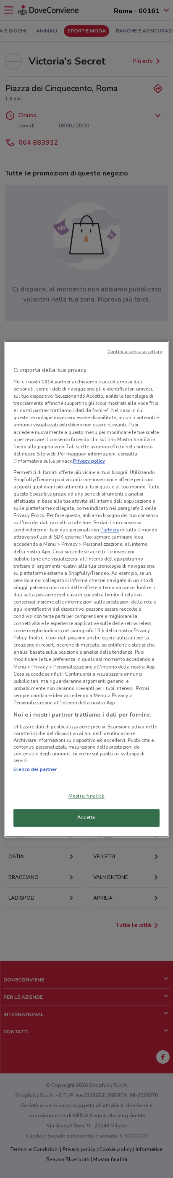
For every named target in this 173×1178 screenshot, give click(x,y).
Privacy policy (89, 461)
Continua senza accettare (135, 351)
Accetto (86, 817)
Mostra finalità (86, 796)
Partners (109, 530)
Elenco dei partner (35, 769)
